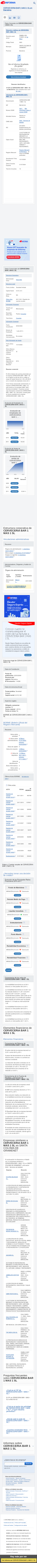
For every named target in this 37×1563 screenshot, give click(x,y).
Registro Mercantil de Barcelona (24, 151)
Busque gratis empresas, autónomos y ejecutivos (15, 1467)
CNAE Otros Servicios (11, 1495)
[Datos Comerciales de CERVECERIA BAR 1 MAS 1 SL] (10, 18)
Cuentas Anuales (10, 1484)
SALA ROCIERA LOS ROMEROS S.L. (12, 1318)
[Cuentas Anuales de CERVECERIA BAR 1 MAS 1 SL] (19, 18)
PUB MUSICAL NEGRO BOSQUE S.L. (12, 1230)
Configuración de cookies (20, 1525)
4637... (21, 108)
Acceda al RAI (9, 1481)
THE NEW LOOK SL (11, 1332)
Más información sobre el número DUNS (25, 110)
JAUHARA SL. (10, 1255)
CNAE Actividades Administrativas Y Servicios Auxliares (17, 1497)
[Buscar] (34, 3)
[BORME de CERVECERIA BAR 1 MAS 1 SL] (15, 18)
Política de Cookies (8, 1525)
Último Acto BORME (9, 300)
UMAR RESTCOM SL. (12, 1294)
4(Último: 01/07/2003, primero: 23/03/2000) (23, 741)
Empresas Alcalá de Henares (13, 1508)
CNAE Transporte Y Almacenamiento (14, 1494)
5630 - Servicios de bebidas (24, 121)
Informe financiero (10, 1478)
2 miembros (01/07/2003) (22, 553)
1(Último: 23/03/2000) (23, 750)
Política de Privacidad (20, 1522)
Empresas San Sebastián (23, 1510)
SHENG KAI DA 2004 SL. (12, 1202)
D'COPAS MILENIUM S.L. (12, 1178)
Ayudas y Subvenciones (24, 1479)
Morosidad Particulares (11, 1483)
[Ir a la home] (8, 2)
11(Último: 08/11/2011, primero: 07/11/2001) (23, 756)
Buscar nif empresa (20, 1478)
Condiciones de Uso (9, 1522)
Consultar (23, 314)
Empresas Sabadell (10, 1506)
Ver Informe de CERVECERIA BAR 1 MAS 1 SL (19, 1560)
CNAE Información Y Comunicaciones (15, 1500)
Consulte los (16, 586)
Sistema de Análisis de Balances (22, 1481)
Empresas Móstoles (21, 1506)
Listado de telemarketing (11, 1479)
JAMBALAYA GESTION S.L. (12, 1276)
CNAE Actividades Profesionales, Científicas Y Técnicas (17, 1491)
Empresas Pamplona (11, 1510)
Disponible (19, 280)
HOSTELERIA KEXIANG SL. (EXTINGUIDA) (10, 1356)
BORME (20, 1483)
